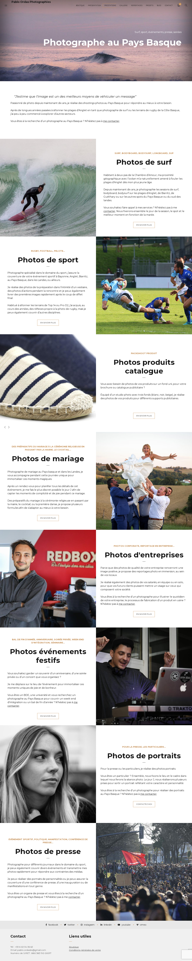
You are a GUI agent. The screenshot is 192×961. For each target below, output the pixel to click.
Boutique (74, 947)
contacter (109, 211)
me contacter (111, 121)
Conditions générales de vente (85, 950)
